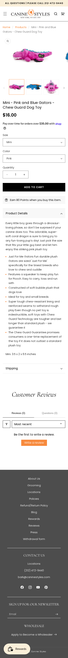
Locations (34, 492)
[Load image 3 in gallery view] (51, 87)
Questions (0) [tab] (49, 413)
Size (5, 135)
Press (34, 532)
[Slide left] (4, 88)
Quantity (8, 167)
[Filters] (6, 424)
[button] (5, 13)
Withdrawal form (34, 539)
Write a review (34, 443)
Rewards (34, 519)
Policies (34, 499)
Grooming (34, 485)
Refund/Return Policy (34, 505)
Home (6, 27)
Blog (34, 512)
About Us (34, 478)
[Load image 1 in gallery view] (16, 87)
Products (20, 27)
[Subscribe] (57, 614)
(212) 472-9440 (34, 570)
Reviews (34, 525)
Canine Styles (38, 651)
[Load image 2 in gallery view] (34, 87)
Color (6, 151)
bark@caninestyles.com (34, 577)
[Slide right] (64, 88)
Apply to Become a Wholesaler (32, 634)
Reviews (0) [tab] (18, 413)
